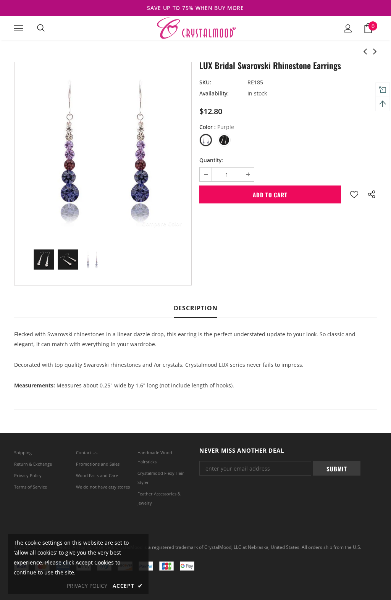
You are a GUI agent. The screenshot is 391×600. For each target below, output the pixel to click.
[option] (102, 150)
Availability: (214, 93)
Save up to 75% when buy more (195, 7)
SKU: (205, 82)
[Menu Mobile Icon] (18, 28)
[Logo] (195, 27)
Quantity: (211, 160)
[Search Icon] (41, 28)
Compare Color (162, 223)
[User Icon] (348, 28)
